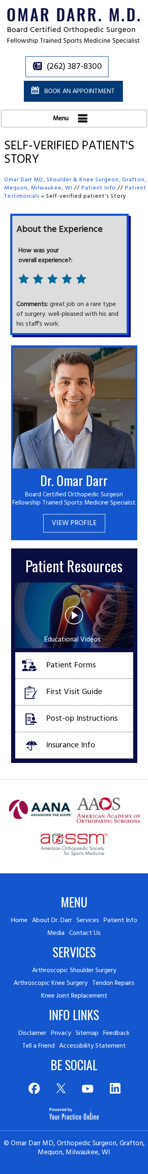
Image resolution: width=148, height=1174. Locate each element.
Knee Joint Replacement (74, 996)
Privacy (61, 1033)
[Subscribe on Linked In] (115, 1088)
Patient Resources (74, 565)
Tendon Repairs (113, 983)
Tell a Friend (38, 1046)
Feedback (116, 1033)
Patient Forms (71, 665)
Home (19, 920)
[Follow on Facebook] (33, 1088)
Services (87, 920)
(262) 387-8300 (74, 66)
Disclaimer (32, 1033)
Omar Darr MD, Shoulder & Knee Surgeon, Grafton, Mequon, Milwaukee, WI (75, 184)
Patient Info (98, 188)
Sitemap (87, 1033)
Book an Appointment (79, 91)
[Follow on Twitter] (60, 1088)
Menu (61, 118)
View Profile (74, 523)
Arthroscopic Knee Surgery (51, 983)
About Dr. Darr (52, 920)
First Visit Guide (74, 692)
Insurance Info (70, 745)
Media (56, 933)
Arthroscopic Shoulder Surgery (74, 970)
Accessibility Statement (92, 1046)
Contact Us (85, 933)
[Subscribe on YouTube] (88, 1088)
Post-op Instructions (82, 718)
